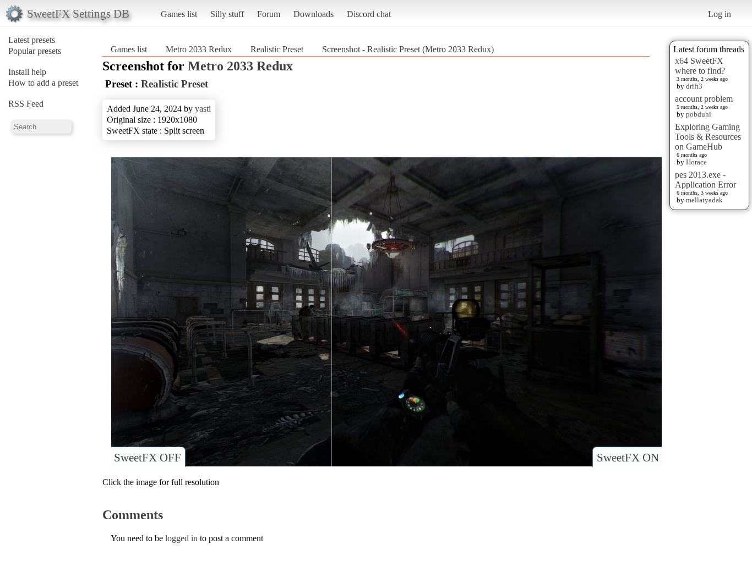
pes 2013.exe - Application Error (705, 179)
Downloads (313, 14)
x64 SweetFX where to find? (700, 65)
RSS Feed (25, 103)
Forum (268, 14)
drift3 (694, 86)
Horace (696, 162)
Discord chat (369, 14)
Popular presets (34, 51)
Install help (27, 71)
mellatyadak (704, 200)
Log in (719, 14)
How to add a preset (43, 82)
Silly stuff (227, 14)
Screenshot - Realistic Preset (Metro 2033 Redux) (408, 49)
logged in (181, 538)
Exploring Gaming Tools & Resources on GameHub (708, 136)
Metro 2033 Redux (199, 49)
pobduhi (698, 114)
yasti (203, 108)
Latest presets (31, 40)
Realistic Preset (276, 49)
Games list (179, 14)
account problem (704, 98)
